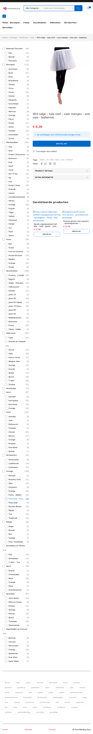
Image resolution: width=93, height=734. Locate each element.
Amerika (12, 416)
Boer (10, 77)
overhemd (30, 702)
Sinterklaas (13, 558)
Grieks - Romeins (15, 283)
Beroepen (10, 64)
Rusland (12, 443)
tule (62, 160)
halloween (60, 687)
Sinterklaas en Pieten (15, 546)
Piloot (11, 119)
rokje (52, 160)
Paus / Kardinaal (15, 542)
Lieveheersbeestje (16, 197)
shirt (25, 707)
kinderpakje (42, 697)
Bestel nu (61, 144)
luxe (6, 702)
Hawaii (11, 432)
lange (84, 697)
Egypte (11, 279)
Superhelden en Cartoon (16, 629)
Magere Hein (14, 361)
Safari (11, 127)
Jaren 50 (12, 298)
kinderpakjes (58, 697)
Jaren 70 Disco (14, 306)
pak (57, 702)
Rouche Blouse (15, 506)
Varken (11, 216)
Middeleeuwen (14, 318)
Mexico (11, 436)
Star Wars (12, 657)
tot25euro (47, 707)
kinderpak (28, 697)
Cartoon (12, 642)
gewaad (8, 687)
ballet (42, 160)
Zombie (11, 384)
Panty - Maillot (15, 495)
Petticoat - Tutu (27, 37)
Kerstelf (12, 397)
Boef (10, 73)
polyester (80, 702)
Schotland (12, 447)
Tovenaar (12, 621)
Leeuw (11, 193)
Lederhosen (13, 463)
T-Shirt (11, 380)
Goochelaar (13, 104)
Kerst (8, 392)
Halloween (11, 333)
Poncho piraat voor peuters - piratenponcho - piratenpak (76, 223)
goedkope (35, 687)
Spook (11, 377)
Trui (10, 514)
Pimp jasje (13, 502)
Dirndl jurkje (13, 459)
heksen (82, 687)
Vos (10, 228)
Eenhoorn (12, 158)
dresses (77, 682)
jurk (30, 692)
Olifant (11, 201)
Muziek (11, 57)
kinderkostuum (76, 692)
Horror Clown (14, 357)
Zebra (11, 235)
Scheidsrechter (14, 590)
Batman (12, 638)
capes (28, 682)
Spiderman (13, 653)
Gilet (10, 483)
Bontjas (12, 475)
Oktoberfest (11, 455)
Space (11, 617)
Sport (8, 566)
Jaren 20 (12, 294)
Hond (10, 170)
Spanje (11, 451)
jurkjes (62, 692)
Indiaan (11, 291)
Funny (8, 239)
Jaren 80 (12, 310)
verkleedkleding (23, 712)
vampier (74, 707)
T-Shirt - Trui (14, 562)
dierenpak (53, 682)
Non (10, 534)
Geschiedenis (12, 271)
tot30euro (61, 707)
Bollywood (13, 424)
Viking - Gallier (14, 329)
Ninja (10, 578)
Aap (10, 147)
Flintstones (13, 646)
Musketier (12, 321)
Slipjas (11, 510)
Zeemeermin (13, 625)
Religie (9, 522)
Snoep (11, 267)
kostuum (72, 697)
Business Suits (14, 479)
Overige (13, 37)
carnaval (40, 682)
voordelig (40, 712)
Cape (10, 337)
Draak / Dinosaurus (16, 154)
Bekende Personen (14, 48)
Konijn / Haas (14, 185)
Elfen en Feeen (15, 602)
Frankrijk (12, 428)
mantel (17, 702)
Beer (10, 150)
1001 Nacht (13, 598)
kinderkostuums (11, 697)
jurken (40, 692)
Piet (10, 554)
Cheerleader (13, 574)
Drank (11, 248)
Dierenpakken (12, 142)
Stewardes (13, 134)
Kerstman (12, 404)
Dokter (11, 96)
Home (5, 37)
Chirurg (11, 84)
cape (18, 682)
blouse (7, 682)
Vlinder (11, 224)
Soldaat (12, 131)
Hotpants (12, 487)
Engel (10, 526)
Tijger (11, 212)
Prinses (11, 613)
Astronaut (12, 69)
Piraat (11, 325)
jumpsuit (19, 692)
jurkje (51, 692)
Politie (11, 123)
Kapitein (12, 107)
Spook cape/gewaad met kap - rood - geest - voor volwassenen (45, 226)
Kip (9, 177)
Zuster (11, 138)
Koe (10, 181)
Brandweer (13, 80)
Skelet (11, 373)
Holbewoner (13, 287)
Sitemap (28, 729)
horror (7, 692)
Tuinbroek (12, 518)
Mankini (11, 259)
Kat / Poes (13, 174)
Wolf (10, 231)
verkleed (69, 160)
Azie (10, 420)
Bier (10, 244)
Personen (12, 61)
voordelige (53, 712)
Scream (11, 369)
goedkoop (21, 687)
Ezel (10, 162)
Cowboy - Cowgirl (16, 275)
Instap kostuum (15, 255)
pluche (67, 702)
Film (10, 53)
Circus (11, 88)
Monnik (11, 530)
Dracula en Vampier (17, 341)
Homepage (11, 388)
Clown (11, 92)
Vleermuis (12, 220)
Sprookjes (10, 594)
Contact (52, 729)
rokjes (57, 160)
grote (47, 687)
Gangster (12, 100)
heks (72, 687)
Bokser (11, 570)
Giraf (10, 166)
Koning (11, 606)
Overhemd (13, 467)
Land (8, 412)
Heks (10, 353)
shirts (35, 707)
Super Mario (13, 661)
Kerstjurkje (13, 400)
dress (65, 682)
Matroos (12, 111)
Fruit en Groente (15, 251)
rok (47, 160)
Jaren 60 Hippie (15, 302)
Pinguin (11, 208)
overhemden (45, 702)
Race (10, 586)
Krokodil (12, 189)
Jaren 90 (12, 314)
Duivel (11, 350)
